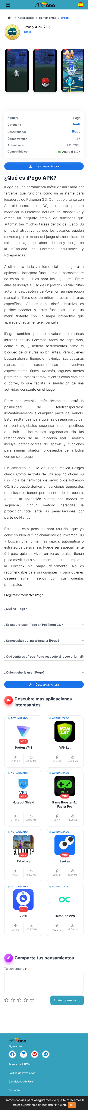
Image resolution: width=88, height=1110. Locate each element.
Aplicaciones (26, 17)
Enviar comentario (67, 1000)
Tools (27, 32)
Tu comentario (16, 968)
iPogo (76, 131)
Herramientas (47, 17)
